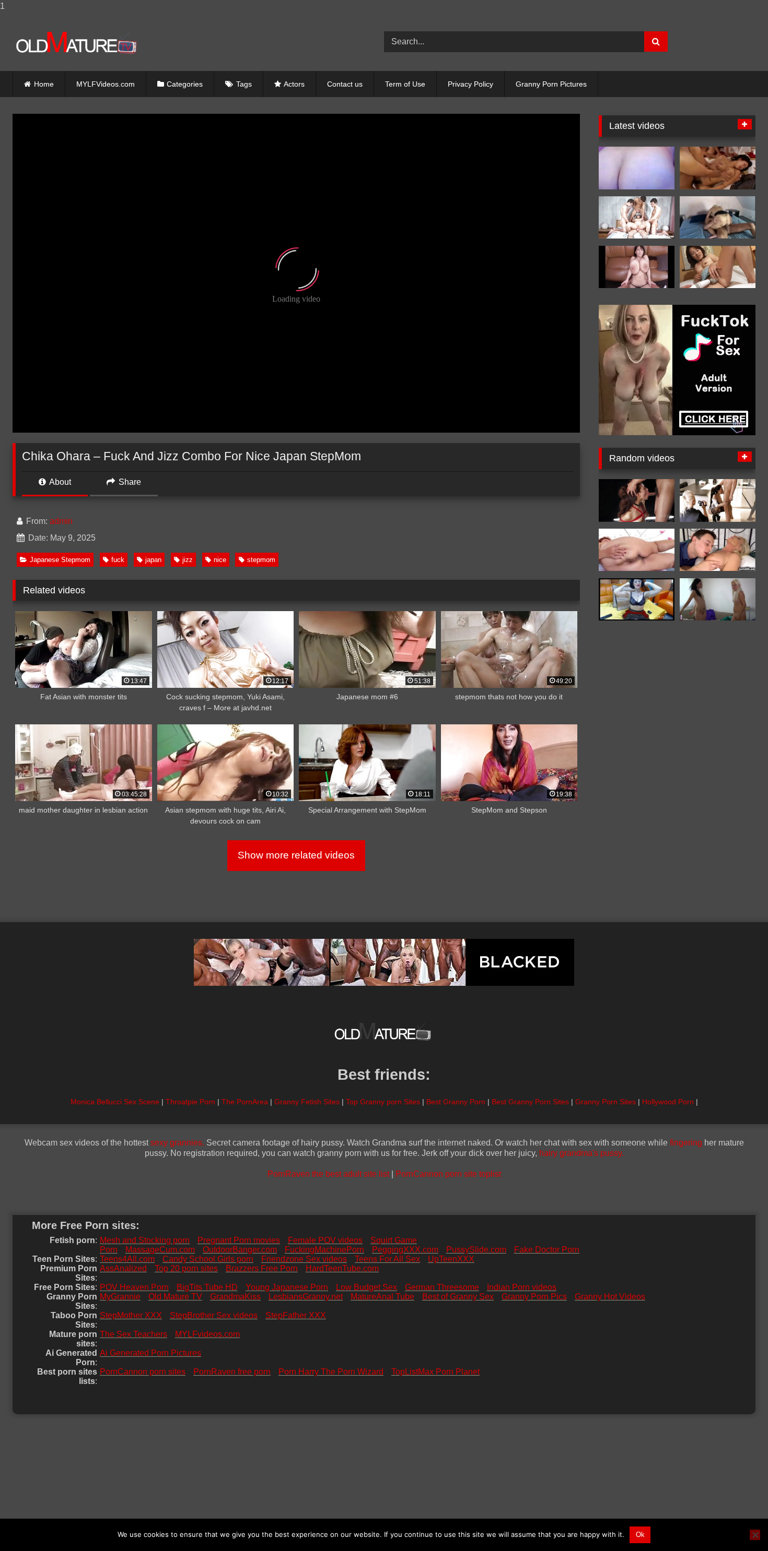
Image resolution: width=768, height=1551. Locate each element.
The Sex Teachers (133, 1334)
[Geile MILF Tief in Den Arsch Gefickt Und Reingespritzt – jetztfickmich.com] (717, 217)
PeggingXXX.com (405, 1249)
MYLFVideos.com (105, 84)
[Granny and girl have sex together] (717, 599)
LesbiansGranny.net (306, 1296)
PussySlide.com (476, 1249)
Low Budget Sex (366, 1287)
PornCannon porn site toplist (448, 1174)
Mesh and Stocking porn (145, 1240)
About (59, 482)
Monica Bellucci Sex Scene (115, 1101)
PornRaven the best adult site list (328, 1174)
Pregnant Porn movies (238, 1240)
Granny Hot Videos (610, 1296)
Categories (185, 84)
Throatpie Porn (190, 1101)
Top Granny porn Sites (383, 1101)
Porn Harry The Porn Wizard (330, 1371)
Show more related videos (296, 855)
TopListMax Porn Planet (435, 1371)
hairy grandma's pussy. (581, 1153)
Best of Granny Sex (458, 1296)
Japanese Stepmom (60, 560)
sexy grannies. (177, 1142)
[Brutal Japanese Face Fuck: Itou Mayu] (636, 500)
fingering (686, 1142)
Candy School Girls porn (207, 1259)
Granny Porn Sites (605, 1101)
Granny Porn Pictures (551, 84)
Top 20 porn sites (186, 1268)
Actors (294, 84)
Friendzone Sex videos (304, 1259)
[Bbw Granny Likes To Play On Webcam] (636, 550)
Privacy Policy (470, 84)
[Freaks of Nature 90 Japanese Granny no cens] (717, 267)
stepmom (261, 560)
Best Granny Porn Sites (530, 1101)
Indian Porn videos (521, 1287)
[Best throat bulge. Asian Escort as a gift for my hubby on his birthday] (717, 500)
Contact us (345, 84)
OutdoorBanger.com (240, 1249)
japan (153, 560)
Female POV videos (325, 1240)
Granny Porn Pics (534, 1296)
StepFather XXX (295, 1315)
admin (61, 521)
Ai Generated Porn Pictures (150, 1353)
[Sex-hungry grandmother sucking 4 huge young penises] (636, 217)
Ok (640, 1534)
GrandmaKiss (235, 1296)
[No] (755, 1535)
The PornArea (245, 1101)
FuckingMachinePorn (324, 1249)
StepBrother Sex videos (214, 1315)
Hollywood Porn (668, 1101)
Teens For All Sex (387, 1259)
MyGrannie (120, 1296)
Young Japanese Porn (287, 1287)
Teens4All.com (127, 1259)
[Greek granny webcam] (636, 168)
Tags (244, 84)
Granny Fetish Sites (307, 1101)
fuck (117, 560)
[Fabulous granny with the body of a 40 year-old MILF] (636, 599)
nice (220, 560)
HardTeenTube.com (342, 1268)
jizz (187, 560)
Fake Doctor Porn (546, 1249)
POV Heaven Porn (134, 1287)
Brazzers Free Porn (262, 1268)
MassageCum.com (160, 1249)
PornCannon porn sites (142, 1371)
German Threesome (442, 1287)
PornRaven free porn (232, 1371)
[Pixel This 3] (636, 267)
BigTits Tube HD (207, 1287)
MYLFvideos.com (207, 1334)
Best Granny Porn (455, 1101)
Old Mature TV (175, 1296)
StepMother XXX (131, 1315)
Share (129, 482)
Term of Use (405, 84)
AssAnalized (123, 1268)
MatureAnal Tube (382, 1296)
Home (44, 84)
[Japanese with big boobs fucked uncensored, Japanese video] (717, 168)
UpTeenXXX (451, 1259)
